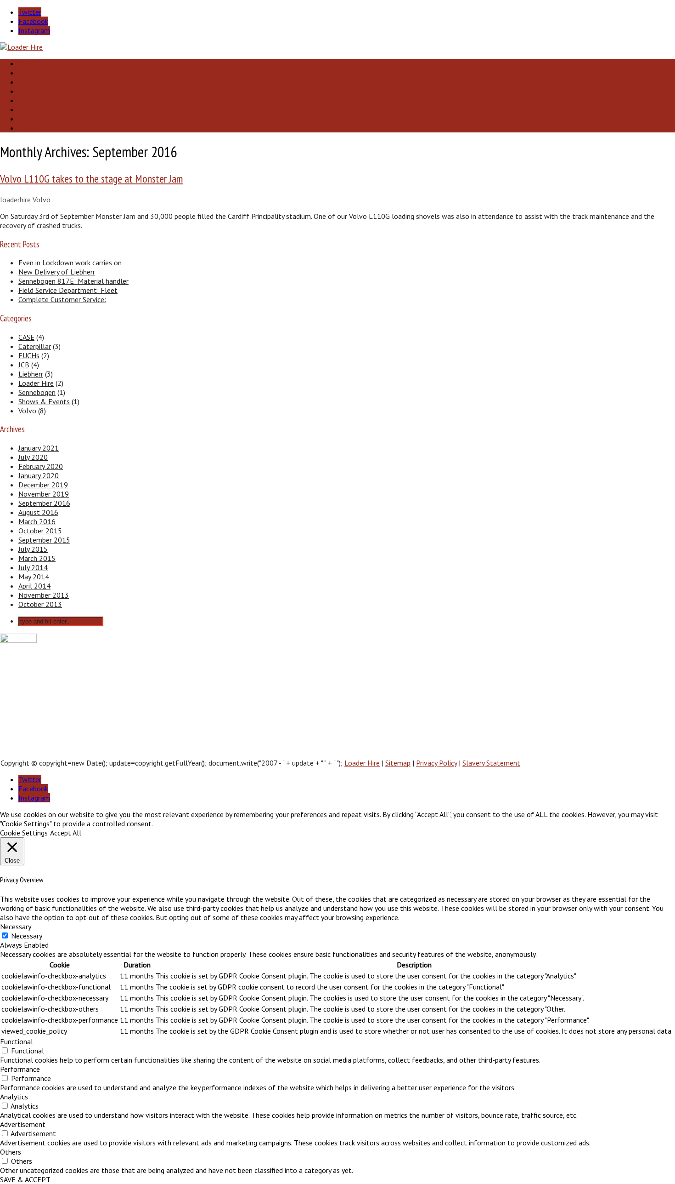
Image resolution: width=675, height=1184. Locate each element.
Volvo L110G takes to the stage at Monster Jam (91, 179)
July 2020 (33, 457)
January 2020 (38, 475)
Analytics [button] (14, 1096)
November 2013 (43, 595)
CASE (26, 337)
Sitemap (398, 762)
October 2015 (40, 530)
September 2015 (44, 539)
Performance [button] (20, 1069)
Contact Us (33, 127)
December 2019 (43, 484)
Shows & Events (44, 401)
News (25, 118)
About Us (30, 72)
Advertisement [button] (22, 1124)
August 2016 (38, 512)
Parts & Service (38, 100)
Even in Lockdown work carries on (70, 262)
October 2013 (40, 604)
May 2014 (33, 576)
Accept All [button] (65, 832)
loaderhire (15, 199)
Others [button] (10, 1151)
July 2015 (33, 549)
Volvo (42, 199)
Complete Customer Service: (62, 299)
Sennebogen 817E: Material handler (73, 281)
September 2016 (44, 503)
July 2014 (33, 567)
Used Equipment (39, 109)
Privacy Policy (436, 762)
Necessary (26, 935)
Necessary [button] (15, 926)
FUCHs (28, 355)
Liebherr (30, 373)
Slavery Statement (491, 762)
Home (26, 63)
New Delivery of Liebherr (56, 271)
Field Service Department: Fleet (68, 290)
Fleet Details (35, 91)
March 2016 (37, 521)
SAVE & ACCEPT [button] (25, 1179)
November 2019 (43, 493)
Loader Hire (36, 383)
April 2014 (34, 585)
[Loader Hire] (21, 46)
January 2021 (38, 447)
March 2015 (37, 558)
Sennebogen (37, 392)
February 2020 (40, 466)
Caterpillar (34, 346)
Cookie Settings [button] (24, 832)
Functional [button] (16, 1041)
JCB (23, 364)
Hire (23, 81)
